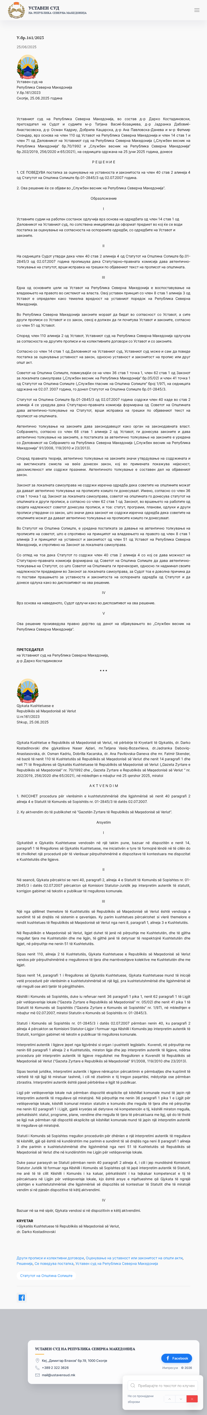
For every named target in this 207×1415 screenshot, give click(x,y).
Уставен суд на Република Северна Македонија (116, 1263)
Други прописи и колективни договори (50, 1258)
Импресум (170, 1368)
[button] (196, 10)
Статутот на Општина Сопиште (46, 1275)
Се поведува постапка (54, 1263)
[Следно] (181, 1399)
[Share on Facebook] (22, 1298)
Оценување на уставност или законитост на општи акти (134, 1258)
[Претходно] (169, 1399)
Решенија (25, 1263)
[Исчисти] (192, 1399)
